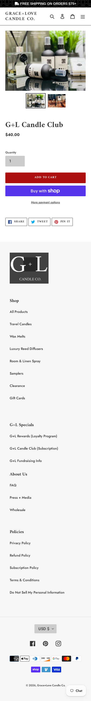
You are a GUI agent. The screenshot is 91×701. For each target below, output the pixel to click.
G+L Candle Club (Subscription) (34, 448)
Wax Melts (17, 336)
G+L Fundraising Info (26, 460)
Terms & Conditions (24, 580)
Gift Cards (17, 398)
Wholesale (17, 509)
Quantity (10, 152)
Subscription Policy (24, 567)
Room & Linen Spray (25, 361)
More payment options (45, 202)
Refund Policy (20, 555)
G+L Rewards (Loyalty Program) (33, 436)
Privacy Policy (20, 543)
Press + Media (20, 497)
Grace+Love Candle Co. (21, 16)
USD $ (44, 629)
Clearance (17, 385)
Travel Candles (21, 324)
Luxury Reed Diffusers (26, 348)
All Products (19, 311)
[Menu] (83, 16)
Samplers (16, 373)
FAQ (13, 485)
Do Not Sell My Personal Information (37, 592)
